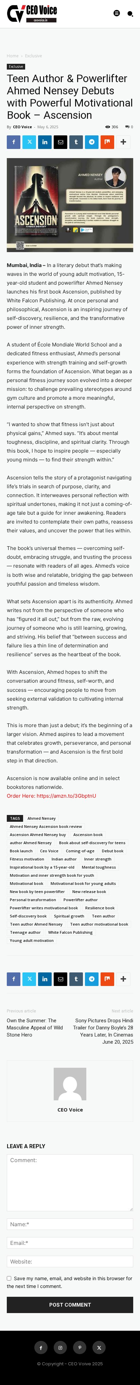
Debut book (112, 850)
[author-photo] (70, 1100)
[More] (123, 142)
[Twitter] (29, 142)
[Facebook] (13, 142)
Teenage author (25, 932)
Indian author (64, 858)
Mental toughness (99, 867)
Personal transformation (33, 899)
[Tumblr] (76, 142)
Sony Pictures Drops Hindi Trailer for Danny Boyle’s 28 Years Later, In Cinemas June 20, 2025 (103, 1031)
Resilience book (100, 907)
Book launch (21, 850)
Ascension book (88, 834)
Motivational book (26, 883)
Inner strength (97, 858)
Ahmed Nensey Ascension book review (46, 826)
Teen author (103, 915)
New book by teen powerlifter (37, 891)
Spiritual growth (69, 915)
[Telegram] (92, 142)
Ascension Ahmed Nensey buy (38, 834)
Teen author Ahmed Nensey (36, 924)
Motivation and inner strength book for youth (52, 875)
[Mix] (107, 142)
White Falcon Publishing (70, 932)
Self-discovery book (28, 915)
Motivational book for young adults (83, 883)
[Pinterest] (79, 1347)
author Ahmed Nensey (31, 842)
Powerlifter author (81, 899)
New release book (89, 891)
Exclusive (33, 56)
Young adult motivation (32, 940)
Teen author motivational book (99, 924)
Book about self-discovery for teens (92, 842)
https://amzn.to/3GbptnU (66, 796)
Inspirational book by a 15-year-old (42, 867)
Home (13, 56)
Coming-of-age (80, 850)
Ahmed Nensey (42, 818)
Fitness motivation (27, 858)
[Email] (60, 142)
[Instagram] (60, 1347)
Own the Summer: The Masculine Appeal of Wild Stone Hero (35, 1028)
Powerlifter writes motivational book (44, 907)
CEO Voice (22, 126)
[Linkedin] (45, 142)
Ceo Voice (49, 850)
